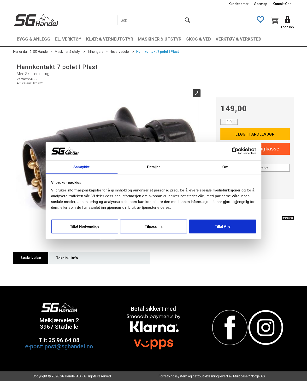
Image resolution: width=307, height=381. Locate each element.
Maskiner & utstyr (159, 39)
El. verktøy (68, 39)
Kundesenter (239, 4)
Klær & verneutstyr (109, 39)
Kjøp (255, 134)
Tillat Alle (222, 226)
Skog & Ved (198, 39)
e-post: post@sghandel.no (59, 346)
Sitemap (260, 4)
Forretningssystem (173, 376)
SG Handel (40, 52)
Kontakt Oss (282, 4)
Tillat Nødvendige (84, 226)
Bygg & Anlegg (33, 39)
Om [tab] (225, 167)
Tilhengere (95, 52)
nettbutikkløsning (206, 376)
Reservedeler (120, 52)
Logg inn (287, 27)
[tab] (30, 258)
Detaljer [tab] (153, 167)
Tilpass (151, 226)
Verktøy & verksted (238, 39)
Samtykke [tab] (81, 167)
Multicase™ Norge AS (249, 376)
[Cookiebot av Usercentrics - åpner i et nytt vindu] (235, 151)
